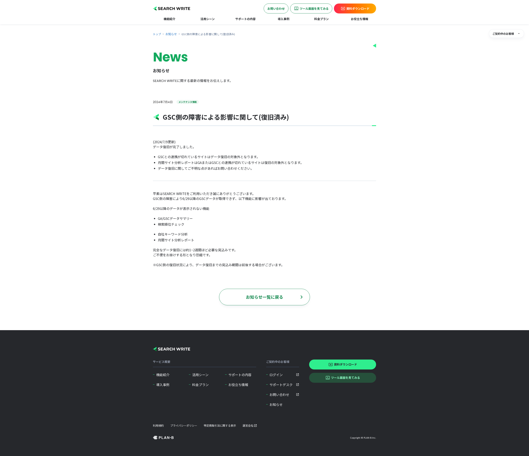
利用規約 (158, 425)
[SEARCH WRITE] (171, 349)
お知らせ (171, 33)
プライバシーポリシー (183, 425)
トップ (157, 34)
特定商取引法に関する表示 (220, 425)
